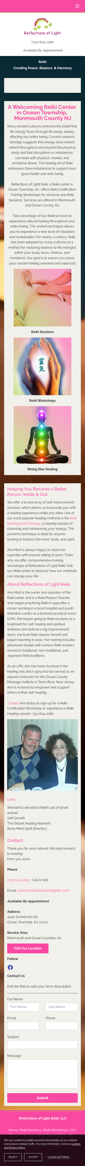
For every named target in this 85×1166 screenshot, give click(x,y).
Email (11, 1018)
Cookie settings (58, 1157)
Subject (13, 1037)
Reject (12, 1157)
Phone (50, 1018)
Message (14, 1056)
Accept (33, 1157)
